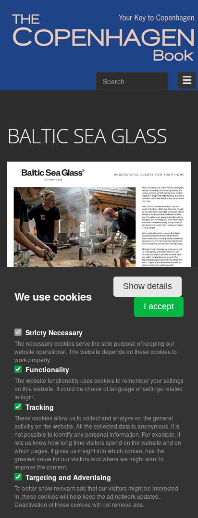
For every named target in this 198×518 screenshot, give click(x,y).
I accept (159, 306)
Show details (147, 286)
